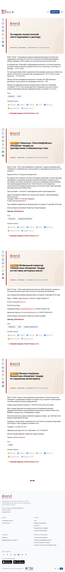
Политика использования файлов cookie (45, 545)
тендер (10, 444)
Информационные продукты (10, 540)
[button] (3, 19)
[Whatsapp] (3, 554)
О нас (35, 520)
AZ (58, 568)
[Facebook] (7, 554)
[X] (11, 554)
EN (55, 568)
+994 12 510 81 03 (6, 510)
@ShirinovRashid (19, 437)
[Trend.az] (7, 12)
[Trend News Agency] (7, 496)
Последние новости (7, 520)
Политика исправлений (40, 530)
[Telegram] (18, 554)
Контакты (36, 525)
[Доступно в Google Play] (19, 562)
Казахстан (11, 96)
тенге (19, 96)
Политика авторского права (42, 542)
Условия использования (40, 537)
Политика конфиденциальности (43, 540)
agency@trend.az (6, 512)
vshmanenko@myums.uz (29, 312)
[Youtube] (14, 554)
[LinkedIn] (22, 554)
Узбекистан (11, 218)
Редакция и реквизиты (40, 523)
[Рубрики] (62, 12)
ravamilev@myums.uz (27, 309)
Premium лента (6, 523)
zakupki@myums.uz (19, 302)
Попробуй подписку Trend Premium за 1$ (24, 113)
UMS (19, 326)
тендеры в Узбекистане (25, 218)
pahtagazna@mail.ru (19, 201)
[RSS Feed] (25, 554)
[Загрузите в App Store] (7, 562)
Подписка (5, 537)
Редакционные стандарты (41, 528)
